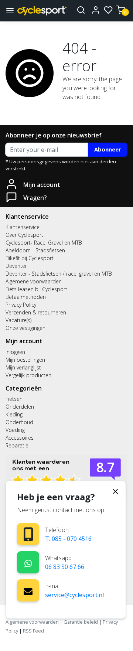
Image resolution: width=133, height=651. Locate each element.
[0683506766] (28, 562)
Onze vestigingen (25, 327)
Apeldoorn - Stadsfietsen (35, 250)
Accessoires (20, 437)
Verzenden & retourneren (36, 312)
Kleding (14, 414)
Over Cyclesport (24, 234)
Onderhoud (19, 422)
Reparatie (17, 445)
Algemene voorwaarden (34, 281)
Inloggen (15, 351)
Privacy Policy (21, 304)
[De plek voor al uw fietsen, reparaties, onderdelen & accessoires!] (41, 11)
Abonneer (107, 149)
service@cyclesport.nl (74, 595)
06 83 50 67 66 (64, 567)
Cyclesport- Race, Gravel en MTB (44, 242)
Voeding (15, 429)
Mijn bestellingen (25, 359)
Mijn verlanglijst (23, 367)
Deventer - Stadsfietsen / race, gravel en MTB (59, 273)
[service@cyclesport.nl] (28, 590)
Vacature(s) (18, 320)
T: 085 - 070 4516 (68, 539)
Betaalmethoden (26, 296)
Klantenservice (23, 227)
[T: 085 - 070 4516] (28, 534)
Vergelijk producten (28, 375)
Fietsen (14, 398)
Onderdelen (20, 406)
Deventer (16, 265)
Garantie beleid (81, 621)
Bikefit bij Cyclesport (30, 258)
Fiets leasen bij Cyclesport (36, 289)
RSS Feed (33, 630)
